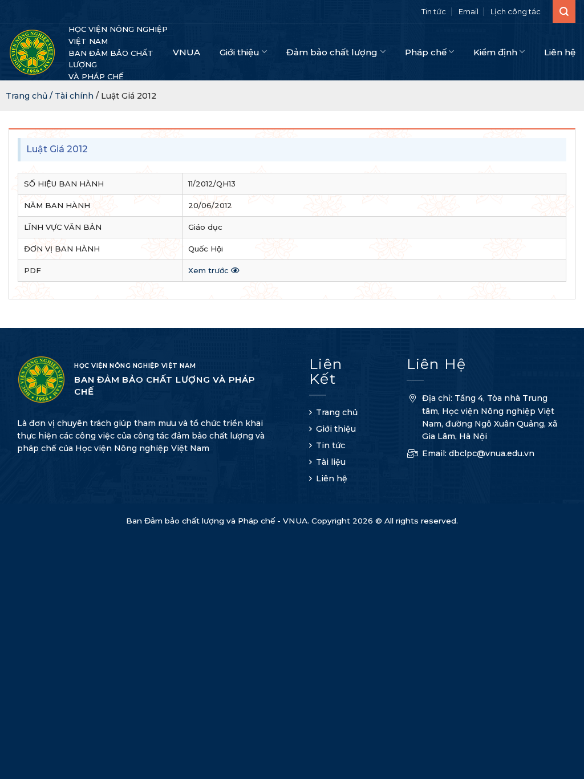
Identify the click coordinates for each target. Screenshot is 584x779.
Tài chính (74, 96)
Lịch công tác (515, 11)
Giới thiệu (239, 52)
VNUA (186, 52)
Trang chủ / (30, 96)
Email (468, 11)
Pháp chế (426, 52)
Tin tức (433, 11)
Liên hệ (559, 52)
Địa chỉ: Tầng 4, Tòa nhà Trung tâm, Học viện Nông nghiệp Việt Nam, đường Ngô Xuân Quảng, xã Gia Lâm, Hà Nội (489, 417)
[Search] (564, 11)
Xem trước (209, 270)
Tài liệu (331, 462)
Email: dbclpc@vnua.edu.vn (478, 453)
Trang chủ (337, 412)
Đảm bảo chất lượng (332, 52)
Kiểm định (495, 52)
